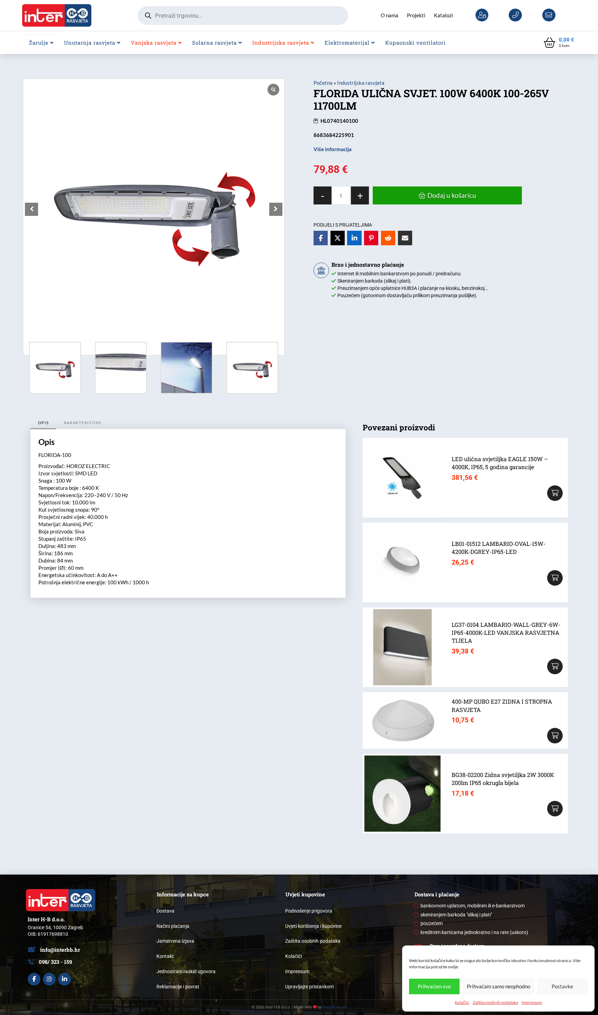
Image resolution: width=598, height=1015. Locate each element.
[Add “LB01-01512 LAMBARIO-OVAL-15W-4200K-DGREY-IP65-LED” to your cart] (555, 578)
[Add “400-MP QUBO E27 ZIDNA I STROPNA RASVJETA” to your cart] (555, 735)
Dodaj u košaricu (451, 195)
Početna (323, 83)
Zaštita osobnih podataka (495, 1002)
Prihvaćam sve (434, 986)
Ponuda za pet (335, 1007)
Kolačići (462, 1002)
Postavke (562, 986)
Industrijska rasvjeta (360, 83)
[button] (559, 43)
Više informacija (333, 149)
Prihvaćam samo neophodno (498, 986)
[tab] (43, 423)
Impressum (532, 1002)
